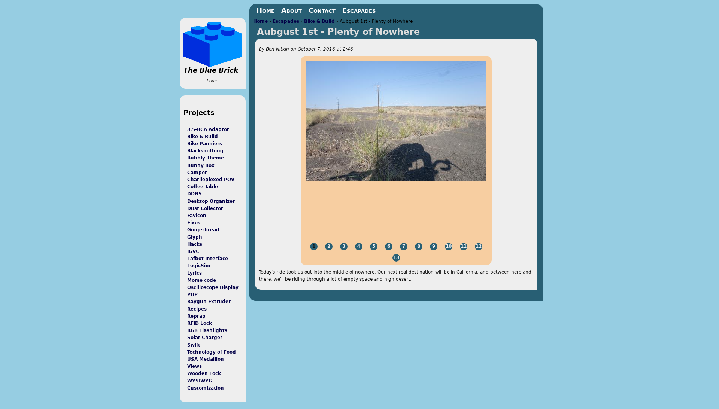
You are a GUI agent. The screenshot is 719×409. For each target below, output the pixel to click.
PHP (192, 294)
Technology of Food (211, 352)
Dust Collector (205, 208)
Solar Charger (204, 337)
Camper (197, 172)
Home (260, 21)
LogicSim (198, 265)
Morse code (201, 280)
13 (396, 257)
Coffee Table (202, 186)
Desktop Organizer (211, 201)
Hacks (194, 244)
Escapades (286, 21)
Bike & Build (319, 21)
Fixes (193, 222)
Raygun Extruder (209, 301)
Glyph (194, 237)
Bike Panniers (204, 143)
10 (449, 246)
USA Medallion (205, 359)
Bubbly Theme (205, 158)
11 (464, 246)
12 (479, 246)
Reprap (196, 316)
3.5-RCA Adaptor (208, 129)
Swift (193, 345)
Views (194, 366)
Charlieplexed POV (210, 179)
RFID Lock (199, 323)
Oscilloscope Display (213, 287)
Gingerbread (203, 229)
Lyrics (194, 273)
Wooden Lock (204, 373)
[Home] (212, 44)
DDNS (194, 193)
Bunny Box (201, 165)
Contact (322, 10)
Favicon (196, 215)
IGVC (193, 251)
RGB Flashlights (207, 330)
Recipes (197, 309)
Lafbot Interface (207, 258)
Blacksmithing (205, 150)
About (291, 10)
